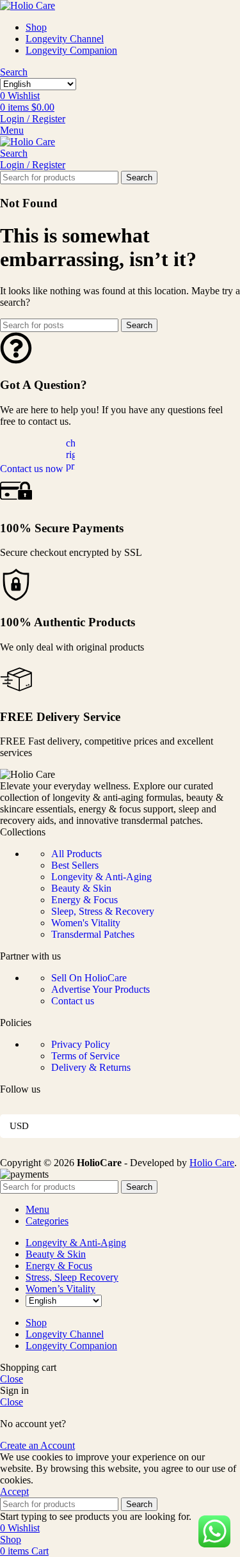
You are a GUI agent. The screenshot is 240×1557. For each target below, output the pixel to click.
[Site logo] (27, 5)
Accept (14, 1491)
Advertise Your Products (100, 989)
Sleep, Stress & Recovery (102, 911)
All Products (76, 853)
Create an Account (37, 1445)
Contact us (72, 1000)
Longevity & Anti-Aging (101, 876)
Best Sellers (75, 865)
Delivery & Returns (91, 1067)
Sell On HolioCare (89, 977)
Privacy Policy (80, 1044)
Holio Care (211, 1162)
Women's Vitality (85, 922)
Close (11, 1378)
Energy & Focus (84, 899)
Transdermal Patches (92, 934)
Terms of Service (85, 1055)
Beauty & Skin (81, 888)
